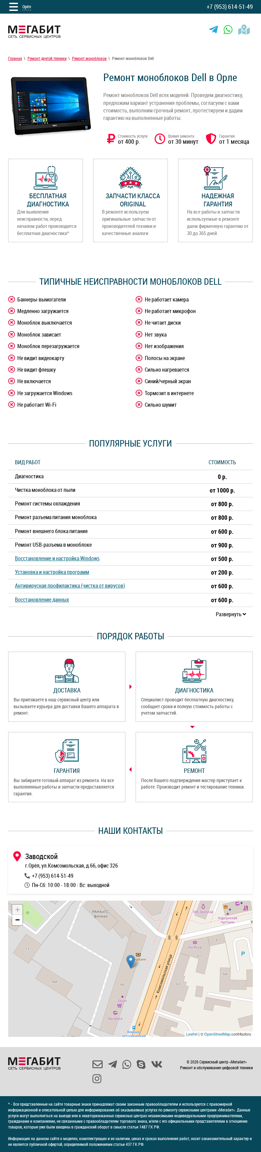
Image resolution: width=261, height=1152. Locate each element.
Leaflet (191, 1034)
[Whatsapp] (228, 29)
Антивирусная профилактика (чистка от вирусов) (70, 585)
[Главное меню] (13, 6)
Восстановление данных (42, 599)
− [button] (17, 920)
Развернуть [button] (229, 614)
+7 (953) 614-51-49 (230, 6)
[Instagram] (96, 1079)
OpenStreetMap (217, 1034)
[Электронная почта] (97, 1064)
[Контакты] (244, 29)
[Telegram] (213, 29)
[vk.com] (156, 1064)
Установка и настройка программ (52, 572)
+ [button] (17, 909)
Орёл (26, 6)
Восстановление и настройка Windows (57, 558)
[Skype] (141, 1064)
